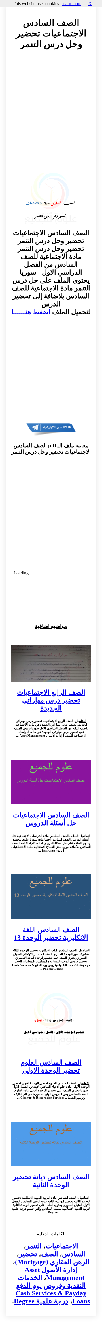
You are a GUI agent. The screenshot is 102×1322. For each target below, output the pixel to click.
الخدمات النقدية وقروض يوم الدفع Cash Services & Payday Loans (53, 1289)
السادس (73, 1254)
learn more (71, 3)
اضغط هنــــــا (31, 312)
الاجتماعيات (62, 1246)
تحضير (28, 1254)
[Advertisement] (51, 116)
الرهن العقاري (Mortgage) (52, 1262)
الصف (49, 1254)
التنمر (34, 1246)
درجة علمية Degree (41, 1301)
